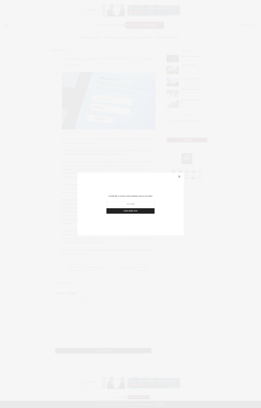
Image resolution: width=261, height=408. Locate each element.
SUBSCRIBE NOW (131, 211)
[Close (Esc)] (179, 176)
